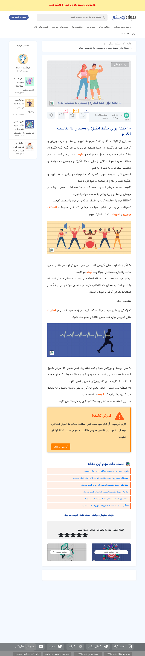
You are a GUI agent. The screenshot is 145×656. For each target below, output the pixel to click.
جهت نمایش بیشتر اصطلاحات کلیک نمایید (89, 515)
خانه (129, 44)
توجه (100, 394)
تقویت (116, 214)
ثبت (89, 272)
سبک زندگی (114, 44)
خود (80, 154)
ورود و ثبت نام (18, 17)
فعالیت (51, 310)
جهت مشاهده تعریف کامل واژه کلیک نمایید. (103, 471)
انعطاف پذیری (121, 478)
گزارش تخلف (61, 447)
